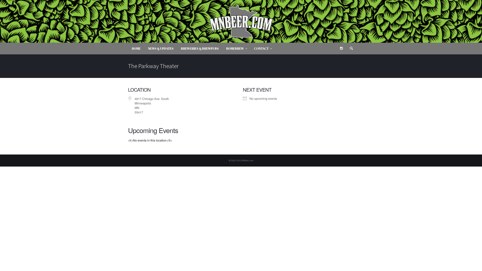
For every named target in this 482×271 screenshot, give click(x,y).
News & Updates (161, 48)
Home (136, 48)
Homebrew (235, 48)
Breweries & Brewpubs (200, 48)
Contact (261, 48)
